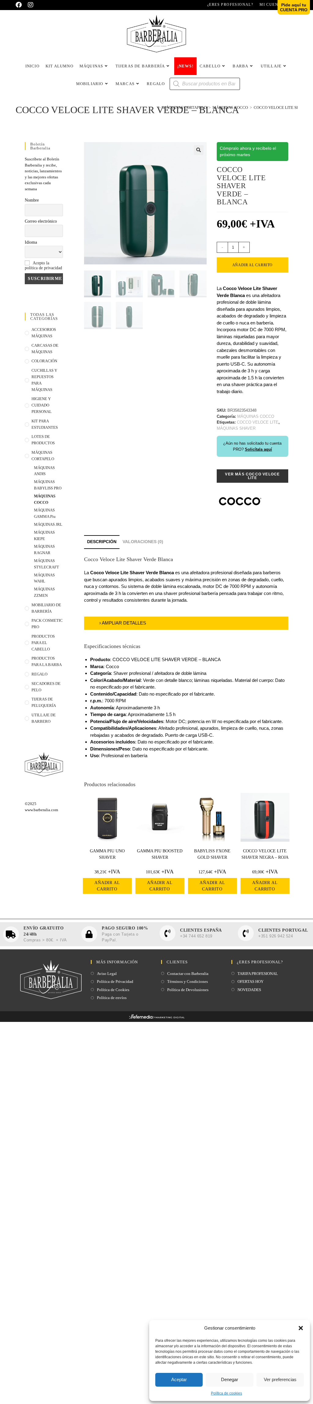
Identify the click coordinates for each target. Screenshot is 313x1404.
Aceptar (179, 1379)
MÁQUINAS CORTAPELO (42, 455)
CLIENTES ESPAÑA (201, 930)
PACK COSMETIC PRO (47, 623)
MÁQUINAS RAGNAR (44, 549)
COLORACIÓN (44, 361)
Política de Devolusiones (187, 989)
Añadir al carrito (252, 265)
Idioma (31, 242)
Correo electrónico (41, 221)
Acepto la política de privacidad (43, 265)
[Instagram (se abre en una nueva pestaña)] (30, 5)
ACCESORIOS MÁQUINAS (43, 332)
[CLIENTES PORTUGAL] (246, 933)
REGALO (39, 674)
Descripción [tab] (101, 541)
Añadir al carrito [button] (107, 885)
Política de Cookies (113, 989)
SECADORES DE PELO (46, 686)
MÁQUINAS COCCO (44, 499)
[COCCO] (240, 501)
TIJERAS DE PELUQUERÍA (43, 702)
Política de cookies (226, 1393)
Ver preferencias (280, 1379)
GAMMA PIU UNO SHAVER (107, 854)
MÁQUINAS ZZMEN (44, 592)
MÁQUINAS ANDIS (44, 470)
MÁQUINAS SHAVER (236, 428)
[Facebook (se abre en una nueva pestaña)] (20, 5)
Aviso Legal (107, 973)
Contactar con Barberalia (187, 973)
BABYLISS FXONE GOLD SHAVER (212, 854)
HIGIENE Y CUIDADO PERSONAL (41, 405)
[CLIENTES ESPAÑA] (167, 933)
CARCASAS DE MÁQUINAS (44, 348)
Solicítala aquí (258, 449)
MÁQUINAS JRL (48, 524)
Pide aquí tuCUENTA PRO (293, 7)
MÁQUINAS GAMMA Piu (45, 513)
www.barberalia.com (41, 810)
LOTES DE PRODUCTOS (43, 439)
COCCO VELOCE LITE (257, 422)
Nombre (32, 200)
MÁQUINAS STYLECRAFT (46, 563)
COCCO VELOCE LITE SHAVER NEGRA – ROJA (265, 854)
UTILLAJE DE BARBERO (43, 718)
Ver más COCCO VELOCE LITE (252, 476)
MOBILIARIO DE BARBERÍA (46, 608)
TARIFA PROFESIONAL (258, 973)
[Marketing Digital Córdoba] (156, 1018)
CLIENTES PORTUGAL (283, 930)
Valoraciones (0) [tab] (143, 541)
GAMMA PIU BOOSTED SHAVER (159, 854)
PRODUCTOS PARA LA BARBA (46, 661)
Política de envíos (112, 997)
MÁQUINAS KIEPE (44, 535)
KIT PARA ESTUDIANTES (44, 424)
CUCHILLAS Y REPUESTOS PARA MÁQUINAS (44, 380)
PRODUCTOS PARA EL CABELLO (43, 642)
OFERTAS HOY (250, 981)
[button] (301, 1328)
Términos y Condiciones (187, 981)
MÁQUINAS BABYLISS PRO (47, 484)
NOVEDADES (249, 989)
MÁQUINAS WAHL (44, 578)
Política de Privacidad (115, 981)
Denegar (229, 1379)
